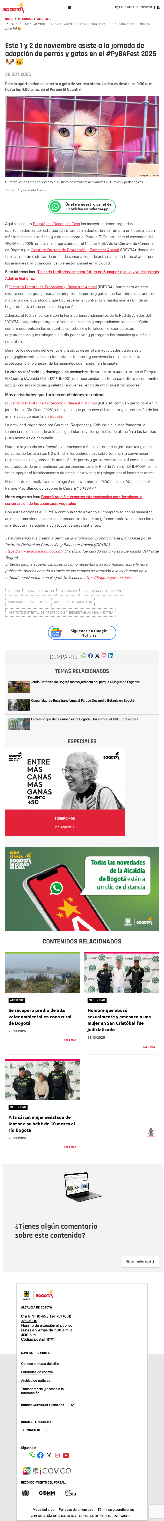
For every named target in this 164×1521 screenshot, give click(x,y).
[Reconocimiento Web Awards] (70, 1492)
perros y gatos (40, 591)
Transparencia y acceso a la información (42, 1391)
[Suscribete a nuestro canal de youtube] (66, 1455)
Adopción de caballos (73, 601)
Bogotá (56, 416)
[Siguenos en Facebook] (32, 1455)
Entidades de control (37, 1372)
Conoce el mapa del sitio (40, 1363)
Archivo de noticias (35, 1380)
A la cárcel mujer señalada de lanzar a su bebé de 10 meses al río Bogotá (42, 1123)
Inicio (9, 19)
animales (69, 591)
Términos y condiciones (116, 1509)
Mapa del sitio (43, 1509)
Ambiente (44, 19)
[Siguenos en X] (49, 1455)
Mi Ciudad (25, 19)
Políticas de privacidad (76, 1509)
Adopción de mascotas (27, 601)
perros (14, 591)
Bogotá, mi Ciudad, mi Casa (56, 223)
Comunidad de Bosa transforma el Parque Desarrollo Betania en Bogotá (82, 700)
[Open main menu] (69, 7)
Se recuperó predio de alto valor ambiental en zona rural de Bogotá (40, 1016)
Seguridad (97, 1000)
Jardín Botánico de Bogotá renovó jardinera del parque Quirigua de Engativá (85, 682)
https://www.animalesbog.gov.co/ (33, 551)
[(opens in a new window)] (104, 657)
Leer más (70, 1040)
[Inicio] (14, 7)
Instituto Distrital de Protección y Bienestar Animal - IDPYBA (60, 612)
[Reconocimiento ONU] (25, 1492)
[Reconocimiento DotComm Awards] (46, 1492)
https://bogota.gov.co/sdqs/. (108, 577)
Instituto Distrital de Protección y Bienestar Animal (75, 249)
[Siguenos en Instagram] (57, 1455)
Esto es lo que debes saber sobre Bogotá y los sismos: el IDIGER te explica (84, 719)
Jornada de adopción (102, 591)
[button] (84, 657)
